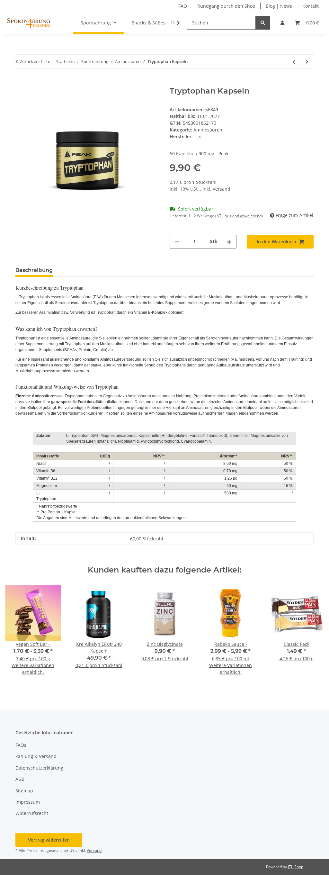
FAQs (20, 745)
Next (313, 634)
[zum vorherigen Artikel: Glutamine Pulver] (293, 61)
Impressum (27, 802)
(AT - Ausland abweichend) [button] (239, 216)
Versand (221, 189)
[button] (282, 23)
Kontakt (310, 6)
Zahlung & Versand (36, 756)
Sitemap (24, 791)
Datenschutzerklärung (39, 768)
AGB (19, 779)
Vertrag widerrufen (49, 840)
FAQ (182, 6)
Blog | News (279, 6)
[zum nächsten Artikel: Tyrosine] (307, 61)
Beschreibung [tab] (34, 270)
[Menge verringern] (177, 241)
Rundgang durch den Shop (226, 6)
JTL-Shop (295, 867)
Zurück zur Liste (35, 61)
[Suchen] (262, 23)
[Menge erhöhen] (229, 241)
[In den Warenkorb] (20, 82)
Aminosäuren (207, 130)
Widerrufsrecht (31, 813)
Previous (16, 634)
